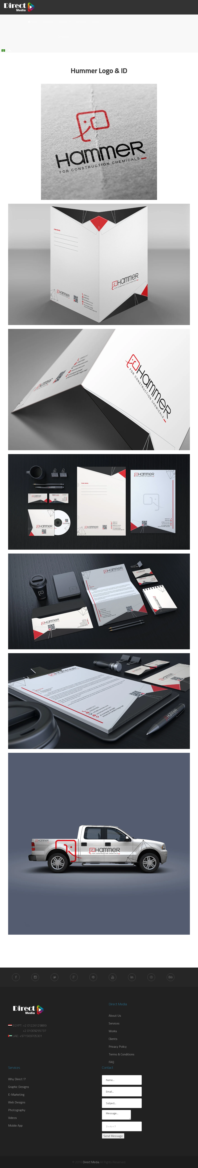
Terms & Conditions (121, 1054)
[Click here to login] (10, 50)
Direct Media (91, 1162)
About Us (48, 22)
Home (33, 22)
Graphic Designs (18, 1087)
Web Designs (16, 1102)
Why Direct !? (17, 1079)
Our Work (81, 22)
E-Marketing (16, 1094)
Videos (12, 1118)
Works (113, 1031)
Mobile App (15, 1125)
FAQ (111, 1062)
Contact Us (63, 36)
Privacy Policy (118, 1046)
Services (63, 22)
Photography (16, 1110)
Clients (95, 22)
